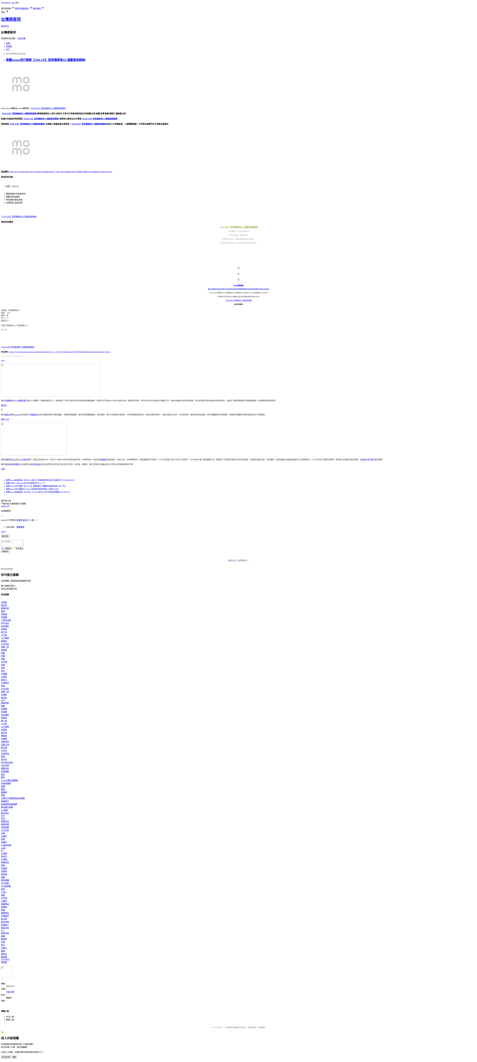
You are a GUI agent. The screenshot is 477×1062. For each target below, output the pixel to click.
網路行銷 (5, 928)
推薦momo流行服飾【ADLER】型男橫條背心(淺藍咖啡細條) (46, 59)
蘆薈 (3, 936)
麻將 (3, 889)
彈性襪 (4, 874)
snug (3, 360)
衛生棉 (7, 464)
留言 (25, 520)
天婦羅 (4, 674)
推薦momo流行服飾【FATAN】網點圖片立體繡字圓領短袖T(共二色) (35, 486)
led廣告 (4, 853)
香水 (3, 945)
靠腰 (3, 786)
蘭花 (3, 777)
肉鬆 (3, 656)
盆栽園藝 (5, 771)
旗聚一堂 (5, 647)
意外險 (4, 760)
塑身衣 (4, 405)
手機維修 (5, 916)
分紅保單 (5, 765)
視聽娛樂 (20, 527)
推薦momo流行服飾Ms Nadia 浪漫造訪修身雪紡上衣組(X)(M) (32, 489)
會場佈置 (5, 827)
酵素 (3, 757)
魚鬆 (3, 419)
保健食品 (5, 742)
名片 (8, 49)
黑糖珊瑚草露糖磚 (9, 804)
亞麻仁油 (5, 745)
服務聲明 (262, 1027)
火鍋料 (4, 677)
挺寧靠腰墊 (6, 783)
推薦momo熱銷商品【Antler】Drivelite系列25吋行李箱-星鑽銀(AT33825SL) (38, 492)
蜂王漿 (4, 748)
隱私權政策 (252, 1027)
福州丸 (4, 680)
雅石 (3, 774)
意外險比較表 (7, 762)
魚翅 (3, 686)
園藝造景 (5, 768)
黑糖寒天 (5, 801)
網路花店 (5, 821)
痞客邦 (19, 520)
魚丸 (3, 671)
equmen (17, 415)
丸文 (7, 419)
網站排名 (5, 813)
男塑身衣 (34, 415)
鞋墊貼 (4, 641)
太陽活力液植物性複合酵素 (13, 798)
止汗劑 (4, 635)
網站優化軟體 (7, 807)
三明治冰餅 (6, 620)
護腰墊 (4, 792)
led (2, 851)
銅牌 (3, 839)
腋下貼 (4, 632)
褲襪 (3, 877)
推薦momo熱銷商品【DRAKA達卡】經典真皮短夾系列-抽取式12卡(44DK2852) (40, 480)
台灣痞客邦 (11, 19)
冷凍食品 (5, 683)
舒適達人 (17, 464)
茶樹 (3, 942)
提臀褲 (4, 962)
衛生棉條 (5, 922)
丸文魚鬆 (5, 883)
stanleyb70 (5, 506)
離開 (14, 1057)
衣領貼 (4, 602)
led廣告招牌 (6, 845)
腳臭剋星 (22, 401)
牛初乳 (4, 751)
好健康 (4, 739)
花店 (3, 818)
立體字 (4, 836)
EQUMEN (5, 959)
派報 (3, 833)
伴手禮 (370, 460)
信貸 (3, 469)
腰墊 (3, 789)
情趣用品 (5, 904)
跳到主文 (5, 26)
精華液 (4, 939)
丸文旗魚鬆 (6, 886)
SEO (3, 816)
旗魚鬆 (103, 460)
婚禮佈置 (5, 824)
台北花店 (5, 830)
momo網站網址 (238, 285)
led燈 (3, 848)
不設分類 (21, 38)
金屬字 (4, 842)
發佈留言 (5, 551)
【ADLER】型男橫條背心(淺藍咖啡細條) (48, 108)
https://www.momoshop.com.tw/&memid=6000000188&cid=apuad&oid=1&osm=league (238, 289)
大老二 (4, 892)
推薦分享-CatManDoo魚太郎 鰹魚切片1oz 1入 (25, 483)
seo (2, 930)
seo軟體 (4, 810)
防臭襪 (4, 617)
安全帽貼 (5, 626)
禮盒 (364, 460)
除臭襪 (7, 401)
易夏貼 (4, 629)
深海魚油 (5, 754)
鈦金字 (4, 856)
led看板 (4, 859)
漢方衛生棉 (35, 464)
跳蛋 (3, 910)
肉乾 (3, 668)
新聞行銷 (5, 933)
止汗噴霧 (5, 638)
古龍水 (4, 948)
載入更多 (5, 536)
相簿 (8, 43)
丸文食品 (24, 460)
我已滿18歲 (6, 1057)
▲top (3, 531)
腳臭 (3, 611)
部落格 (9, 46)
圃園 (3, 951)
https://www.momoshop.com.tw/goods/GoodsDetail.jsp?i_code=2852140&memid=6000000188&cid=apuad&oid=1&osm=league (61, 172)
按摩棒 (4, 907)
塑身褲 (4, 957)
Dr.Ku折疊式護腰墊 (9, 780)
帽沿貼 (4, 605)
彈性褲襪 (5, 880)
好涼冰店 (5, 623)
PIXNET (220, 1027)
